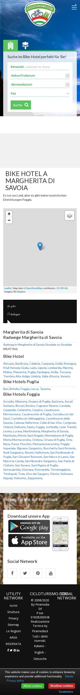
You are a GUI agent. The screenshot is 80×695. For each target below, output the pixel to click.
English (39, 652)
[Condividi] (8, 650)
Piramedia (39, 631)
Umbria (36, 376)
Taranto (45, 389)
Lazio (33, 368)
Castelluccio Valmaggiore (28, 418)
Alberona (21, 401)
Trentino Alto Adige (16, 376)
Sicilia (54, 372)
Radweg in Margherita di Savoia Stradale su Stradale (37, 344)
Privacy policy (15, 680)
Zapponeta (35, 478)
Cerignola (69, 422)
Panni (15, 444)
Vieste (54, 474)
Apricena (57, 401)
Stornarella (42, 469)
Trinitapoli (10, 474)
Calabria (34, 363)
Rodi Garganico (13, 452)
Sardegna (43, 372)
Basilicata (21, 363)
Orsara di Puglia (54, 439)
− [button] (9, 220)
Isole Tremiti (67, 427)
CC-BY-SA (62, 288)
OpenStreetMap (34, 288)
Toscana (65, 372)
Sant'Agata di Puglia (44, 465)
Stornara (27, 469)
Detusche (40, 659)
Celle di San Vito (51, 422)
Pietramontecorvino (45, 444)
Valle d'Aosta (50, 376)
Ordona (37, 439)
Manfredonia (31, 431)
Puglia (32, 372)
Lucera (17, 431)
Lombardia (54, 368)
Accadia (8, 401)
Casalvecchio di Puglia (36, 414)
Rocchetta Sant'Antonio (59, 448)
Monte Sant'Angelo (31, 435)
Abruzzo (8, 363)
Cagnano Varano (47, 405)
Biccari (20, 405)
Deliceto (20, 427)
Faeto (31, 427)
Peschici (25, 444)
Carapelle (9, 410)
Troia (21, 474)
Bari (5, 389)
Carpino (37, 410)
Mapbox (21, 291)
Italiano (39, 646)
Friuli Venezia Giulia (16, 368)
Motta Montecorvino (17, 439)
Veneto (65, 376)
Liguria (42, 368)
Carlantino (24, 410)
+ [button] (9, 213)
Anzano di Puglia (39, 401)
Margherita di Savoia (54, 431)
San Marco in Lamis (56, 457)
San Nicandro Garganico (41, 461)
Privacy (13, 618)
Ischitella (52, 427)
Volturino (20, 478)
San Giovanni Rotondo (27, 457)
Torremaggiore (60, 469)
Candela (64, 405)
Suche (17, 105)
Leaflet (7, 288)
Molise (7, 372)
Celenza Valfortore (26, 422)
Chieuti (8, 427)
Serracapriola (11, 469)
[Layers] (69, 215)
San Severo (22, 465)
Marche (68, 368)
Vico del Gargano (37, 474)
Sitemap (13, 625)
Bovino (30, 405)
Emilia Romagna (65, 363)
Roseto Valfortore (37, 452)
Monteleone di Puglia (59, 435)
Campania (47, 363)
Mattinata (9, 435)
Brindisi (14, 389)
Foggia (25, 389)
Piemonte (19, 372)
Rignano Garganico (29, 448)
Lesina (7, 431)
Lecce (35, 389)
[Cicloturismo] (12, 573)
